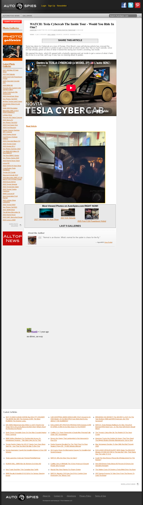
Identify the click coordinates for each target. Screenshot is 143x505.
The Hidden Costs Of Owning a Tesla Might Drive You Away (115, 469)
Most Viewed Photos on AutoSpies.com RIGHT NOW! (70, 206)
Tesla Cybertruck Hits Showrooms (10, 93)
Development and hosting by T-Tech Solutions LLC (57, 500)
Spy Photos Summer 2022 (12, 149)
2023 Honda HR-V (9, 146)
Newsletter (62, 5)
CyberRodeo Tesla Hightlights (9, 169)
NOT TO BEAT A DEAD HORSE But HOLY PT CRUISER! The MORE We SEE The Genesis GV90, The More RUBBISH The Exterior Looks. (25, 419)
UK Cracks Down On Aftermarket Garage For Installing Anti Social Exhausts (71, 451)
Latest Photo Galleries (9, 65)
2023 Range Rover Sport (11, 160)
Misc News (51, 34)
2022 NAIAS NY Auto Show (12, 166)
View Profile (108, 242)
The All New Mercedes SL (11, 212)
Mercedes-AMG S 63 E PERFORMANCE (11, 111)
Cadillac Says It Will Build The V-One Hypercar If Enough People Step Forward (70, 464)
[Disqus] (70, 362)
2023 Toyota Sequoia (10, 184)
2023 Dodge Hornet (9, 134)
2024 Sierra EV (8, 120)
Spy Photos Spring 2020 (11, 158)
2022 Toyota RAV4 (9, 204)
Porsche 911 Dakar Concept (12, 117)
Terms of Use (100, 496)
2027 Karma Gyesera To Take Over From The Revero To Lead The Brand (114, 474)
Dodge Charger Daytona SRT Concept (11, 131)
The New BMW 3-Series (11, 155)
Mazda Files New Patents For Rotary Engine (66, 469)
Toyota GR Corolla (9, 172)
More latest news (128, 484)
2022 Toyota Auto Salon (11, 187)
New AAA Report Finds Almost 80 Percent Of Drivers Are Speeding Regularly (114, 464)
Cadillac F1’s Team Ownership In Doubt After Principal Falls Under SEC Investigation (71, 433)
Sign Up (51, 5)
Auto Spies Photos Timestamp (64, 30)
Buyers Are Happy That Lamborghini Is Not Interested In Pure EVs (70, 439)
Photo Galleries (27, 16)
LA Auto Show (7, 115)
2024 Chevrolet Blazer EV (11, 141)
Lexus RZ (6, 163)
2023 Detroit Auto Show (11, 96)
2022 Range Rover (9, 215)
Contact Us (58, 496)
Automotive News (11, 16)
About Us (46, 496)
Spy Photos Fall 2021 (10, 207)
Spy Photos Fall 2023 (10, 99)
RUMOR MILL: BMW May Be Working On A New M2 (23, 463)
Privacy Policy (85, 496)
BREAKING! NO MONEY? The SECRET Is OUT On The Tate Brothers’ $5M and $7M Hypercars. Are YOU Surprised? (114, 419)
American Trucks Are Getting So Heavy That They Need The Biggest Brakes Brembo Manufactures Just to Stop (114, 439)
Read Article (31, 126)
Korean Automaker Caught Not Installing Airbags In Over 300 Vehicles (26, 451)
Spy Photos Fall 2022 (10, 122)
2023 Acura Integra (9, 182)
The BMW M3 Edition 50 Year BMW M (11, 152)
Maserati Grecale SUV (10, 175)
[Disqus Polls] (70, 290)
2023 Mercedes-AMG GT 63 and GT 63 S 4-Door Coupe (12, 178)
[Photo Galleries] (12, 60)
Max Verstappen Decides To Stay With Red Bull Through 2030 (114, 445)
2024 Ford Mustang (9, 127)
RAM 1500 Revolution (10, 108)
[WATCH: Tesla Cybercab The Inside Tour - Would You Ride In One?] (70, 203)
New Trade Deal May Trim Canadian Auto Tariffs (22, 469)
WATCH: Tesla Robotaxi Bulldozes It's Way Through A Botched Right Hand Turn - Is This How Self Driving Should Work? (115, 427)
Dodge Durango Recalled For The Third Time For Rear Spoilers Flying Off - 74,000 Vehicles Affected (69, 445)
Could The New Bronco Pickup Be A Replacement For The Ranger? (115, 459)
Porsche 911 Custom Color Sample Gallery (12, 88)
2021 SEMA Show (9, 210)
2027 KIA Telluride (9, 74)
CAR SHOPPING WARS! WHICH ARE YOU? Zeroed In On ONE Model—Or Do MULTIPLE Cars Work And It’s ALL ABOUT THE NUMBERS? (71, 419)
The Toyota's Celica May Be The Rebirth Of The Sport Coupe (113, 433)
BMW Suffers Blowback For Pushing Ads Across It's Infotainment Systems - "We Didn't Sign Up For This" (23, 439)
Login (43, 5)
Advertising (71, 496)
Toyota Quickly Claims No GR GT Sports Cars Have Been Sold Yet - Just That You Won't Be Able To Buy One (25, 445)
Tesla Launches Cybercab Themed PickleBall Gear (23, 458)
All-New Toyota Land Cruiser (12, 101)
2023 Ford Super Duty (10, 125)
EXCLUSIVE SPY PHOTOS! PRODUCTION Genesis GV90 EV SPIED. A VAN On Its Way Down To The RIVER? (71, 426)
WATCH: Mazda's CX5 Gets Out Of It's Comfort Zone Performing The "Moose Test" (69, 474)
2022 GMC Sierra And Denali (12, 217)
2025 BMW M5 (8, 85)
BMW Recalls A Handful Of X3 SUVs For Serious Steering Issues (25, 474)
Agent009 (33, 30)
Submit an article (12, 21)
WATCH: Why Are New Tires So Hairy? (64, 458)
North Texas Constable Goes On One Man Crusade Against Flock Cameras (26, 433)
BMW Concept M (8, 193)
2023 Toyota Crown (9, 144)
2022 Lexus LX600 (9, 220)
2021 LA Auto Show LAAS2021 (9, 201)
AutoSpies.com (20, 6)
